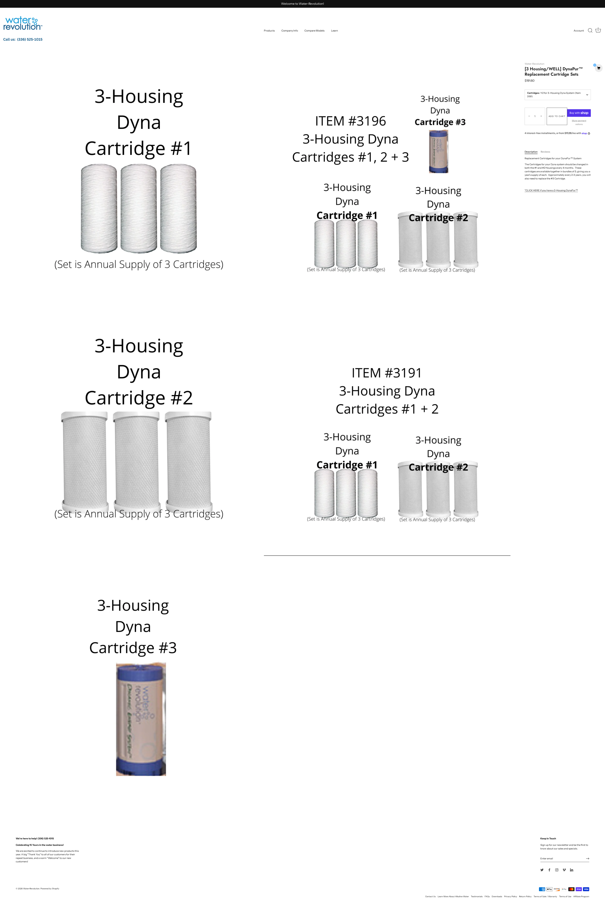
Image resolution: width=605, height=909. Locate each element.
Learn (334, 30)
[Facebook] (549, 869)
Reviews (545, 151)
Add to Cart (557, 116)
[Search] (590, 30)
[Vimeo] (564, 869)
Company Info (289, 30)
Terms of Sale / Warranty (545, 896)
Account (579, 30)
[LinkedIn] (571, 869)
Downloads (497, 896)
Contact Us (430, 896)
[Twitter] (542, 869)
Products (269, 30)
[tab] (533, 152)
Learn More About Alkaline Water (453, 896)
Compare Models (314, 30)
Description (531, 151)
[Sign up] (587, 858)
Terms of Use (565, 896)
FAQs (487, 896)
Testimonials (477, 896)
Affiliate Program (581, 896)
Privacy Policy (510, 896)
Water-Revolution (534, 63)
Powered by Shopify (49, 888)
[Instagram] (556, 869)
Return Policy (525, 896)
